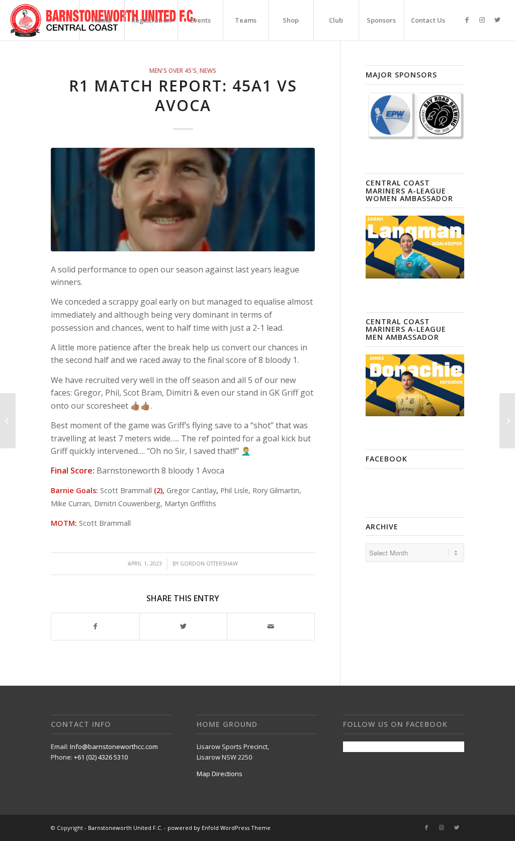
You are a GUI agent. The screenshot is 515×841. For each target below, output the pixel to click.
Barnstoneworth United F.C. (125, 827)
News (208, 70)
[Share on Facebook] (95, 626)
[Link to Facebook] (467, 19)
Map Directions (219, 773)
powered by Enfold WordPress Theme (219, 827)
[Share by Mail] (270, 626)
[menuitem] (101, 20)
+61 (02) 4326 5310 (101, 757)
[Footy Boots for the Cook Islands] (8, 420)
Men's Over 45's (173, 70)
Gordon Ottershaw (209, 563)
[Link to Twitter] (497, 19)
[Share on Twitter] (183, 626)
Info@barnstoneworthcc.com (114, 746)
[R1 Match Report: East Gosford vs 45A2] (507, 420)
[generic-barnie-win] (183, 199)
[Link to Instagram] (482, 19)
